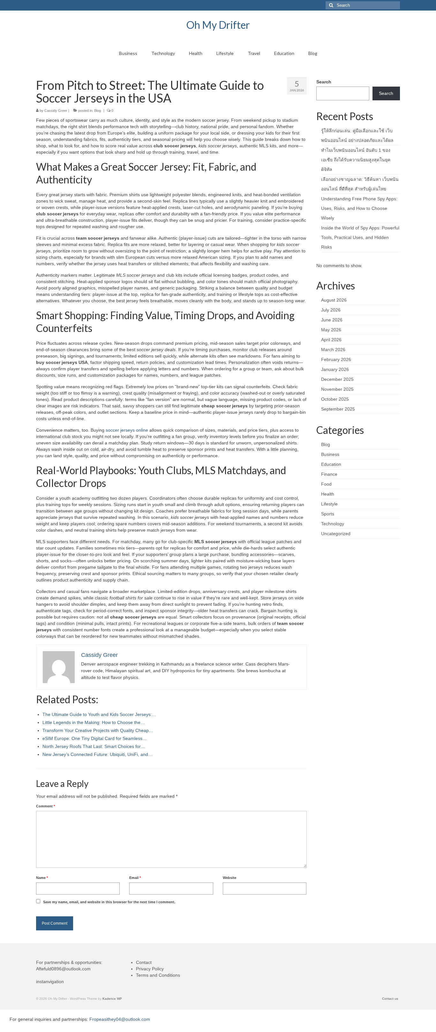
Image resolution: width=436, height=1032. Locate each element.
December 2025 (337, 379)
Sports (327, 513)
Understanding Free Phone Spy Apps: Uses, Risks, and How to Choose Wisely (359, 208)
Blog (97, 110)
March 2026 (333, 349)
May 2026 (331, 329)
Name (42, 878)
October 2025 (335, 399)
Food (326, 484)
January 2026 (335, 369)
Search (323, 81)
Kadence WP (112, 998)
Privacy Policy (150, 968)
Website (229, 878)
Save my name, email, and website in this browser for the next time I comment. (109, 902)
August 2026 (334, 300)
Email (135, 878)
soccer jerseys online (127, 430)
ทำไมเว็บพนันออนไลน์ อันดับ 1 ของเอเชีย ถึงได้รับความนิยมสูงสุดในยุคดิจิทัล (355, 160)
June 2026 (331, 319)
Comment (45, 806)
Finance (329, 474)
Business (330, 454)
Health (327, 494)
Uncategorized (335, 533)
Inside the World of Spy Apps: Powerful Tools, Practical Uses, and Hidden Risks (360, 237)
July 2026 (331, 309)
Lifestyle (329, 503)
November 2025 (337, 389)
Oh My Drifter (218, 25)
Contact (144, 962)
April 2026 (331, 339)
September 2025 (338, 409)
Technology (332, 523)
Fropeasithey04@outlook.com (119, 1019)
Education (331, 464)
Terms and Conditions (158, 975)
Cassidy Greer (55, 110)
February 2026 (336, 359)
